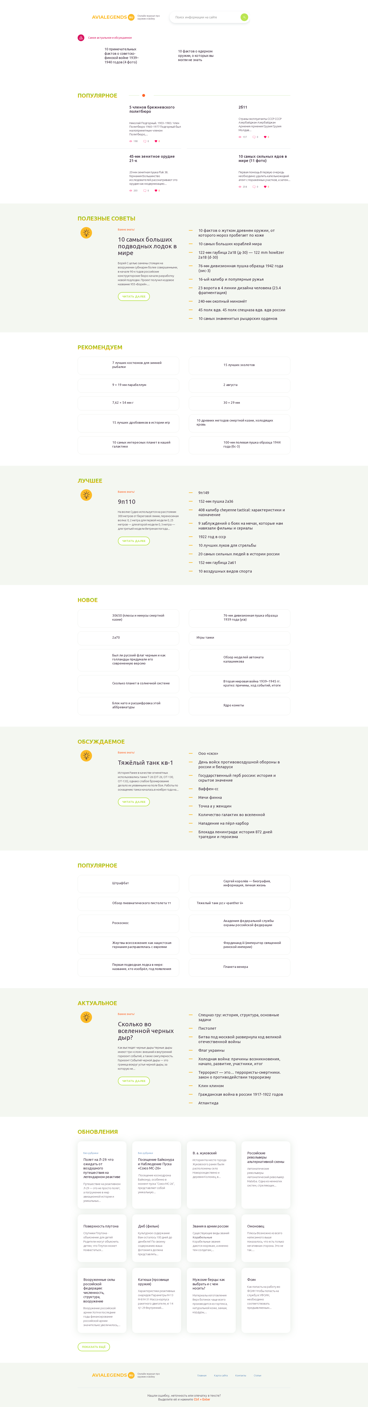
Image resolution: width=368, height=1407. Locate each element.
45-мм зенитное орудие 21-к (152, 158)
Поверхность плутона (100, 1226)
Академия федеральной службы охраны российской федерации (248, 923)
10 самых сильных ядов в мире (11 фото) (263, 158)
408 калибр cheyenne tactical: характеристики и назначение (241, 512)
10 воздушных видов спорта (225, 571)
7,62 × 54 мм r (122, 402)
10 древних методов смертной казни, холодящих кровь (235, 422)
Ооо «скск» (208, 753)
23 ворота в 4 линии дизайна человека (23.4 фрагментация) (239, 290)
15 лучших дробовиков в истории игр (141, 422)
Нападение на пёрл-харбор (223, 823)
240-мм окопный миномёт (222, 301)
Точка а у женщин (215, 806)
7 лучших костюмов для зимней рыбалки (137, 364)
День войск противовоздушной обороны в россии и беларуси (239, 764)
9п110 (126, 501)
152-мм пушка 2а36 (215, 501)
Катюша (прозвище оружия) (153, 1282)
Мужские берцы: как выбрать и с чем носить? (209, 1284)
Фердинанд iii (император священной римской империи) (252, 945)
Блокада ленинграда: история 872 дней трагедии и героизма (235, 834)
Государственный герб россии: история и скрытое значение (237, 777)
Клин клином (211, 1085)
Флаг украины (211, 1050)
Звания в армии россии (210, 1226)
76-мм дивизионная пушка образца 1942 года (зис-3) (240, 268)
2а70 (116, 637)
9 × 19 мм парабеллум (129, 384)
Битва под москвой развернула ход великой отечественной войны (239, 1039)
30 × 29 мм (231, 402)
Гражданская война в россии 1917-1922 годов (240, 1094)
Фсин (251, 1279)
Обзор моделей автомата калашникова (243, 659)
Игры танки (205, 637)
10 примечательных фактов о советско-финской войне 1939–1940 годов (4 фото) (121, 55)
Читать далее (133, 296)
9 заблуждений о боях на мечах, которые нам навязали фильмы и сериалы (240, 525)
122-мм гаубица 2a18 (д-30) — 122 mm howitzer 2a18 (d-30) (241, 254)
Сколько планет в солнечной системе (141, 683)
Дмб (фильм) (148, 1226)
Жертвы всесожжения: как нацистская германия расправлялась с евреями (141, 945)
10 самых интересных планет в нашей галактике (141, 444)
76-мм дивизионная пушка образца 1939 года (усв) (250, 617)
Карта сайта (221, 1375)
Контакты (240, 1375)
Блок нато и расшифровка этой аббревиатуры (136, 705)
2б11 (243, 107)
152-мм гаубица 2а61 (217, 562)
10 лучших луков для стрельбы (227, 545)
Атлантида (208, 1103)
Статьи (257, 1375)
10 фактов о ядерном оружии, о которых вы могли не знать (196, 55)
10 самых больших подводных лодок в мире (147, 246)
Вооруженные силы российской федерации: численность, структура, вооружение (99, 1290)
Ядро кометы (233, 705)
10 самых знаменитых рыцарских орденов (237, 318)
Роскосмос (120, 923)
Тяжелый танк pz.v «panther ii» (220, 903)
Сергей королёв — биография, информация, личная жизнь (247, 883)
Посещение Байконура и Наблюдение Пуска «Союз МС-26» (156, 1164)
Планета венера (235, 966)
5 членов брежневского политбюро (152, 109)
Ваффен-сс (208, 789)
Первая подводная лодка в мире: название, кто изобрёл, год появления (141, 966)
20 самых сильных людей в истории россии (239, 554)
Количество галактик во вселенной (231, 814)
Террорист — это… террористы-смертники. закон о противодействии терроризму (239, 1074)
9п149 (203, 492)
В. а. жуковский (205, 1153)
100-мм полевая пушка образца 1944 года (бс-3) (252, 444)
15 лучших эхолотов (239, 365)
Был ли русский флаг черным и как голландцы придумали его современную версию (139, 659)
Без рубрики (90, 1153)
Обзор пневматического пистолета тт (141, 903)
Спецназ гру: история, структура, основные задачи (238, 1017)
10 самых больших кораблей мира (230, 244)
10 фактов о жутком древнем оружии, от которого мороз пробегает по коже (236, 232)
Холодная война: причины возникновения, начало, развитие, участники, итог (239, 1061)
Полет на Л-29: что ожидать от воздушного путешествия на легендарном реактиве (101, 1168)
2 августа (230, 384)
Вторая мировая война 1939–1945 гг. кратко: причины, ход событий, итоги (252, 683)
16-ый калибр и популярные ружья (231, 279)
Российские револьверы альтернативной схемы (265, 1157)
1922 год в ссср (212, 536)
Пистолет (207, 1028)
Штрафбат (120, 883)
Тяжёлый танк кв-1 (145, 762)
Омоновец (255, 1226)
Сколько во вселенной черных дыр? (146, 1031)
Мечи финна (210, 797)
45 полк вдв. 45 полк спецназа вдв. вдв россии (241, 310)
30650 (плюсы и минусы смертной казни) (138, 617)
